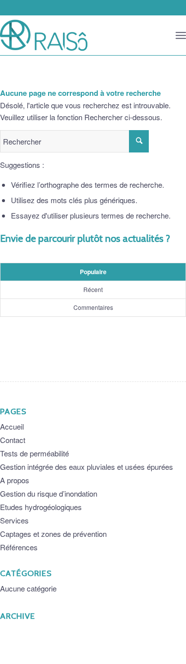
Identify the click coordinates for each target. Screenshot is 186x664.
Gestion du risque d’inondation (48, 493)
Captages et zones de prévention (53, 533)
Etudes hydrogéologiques (41, 507)
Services (14, 520)
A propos (14, 480)
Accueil (12, 426)
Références (19, 547)
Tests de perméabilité (34, 453)
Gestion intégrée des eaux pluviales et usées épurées (86, 466)
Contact (12, 440)
